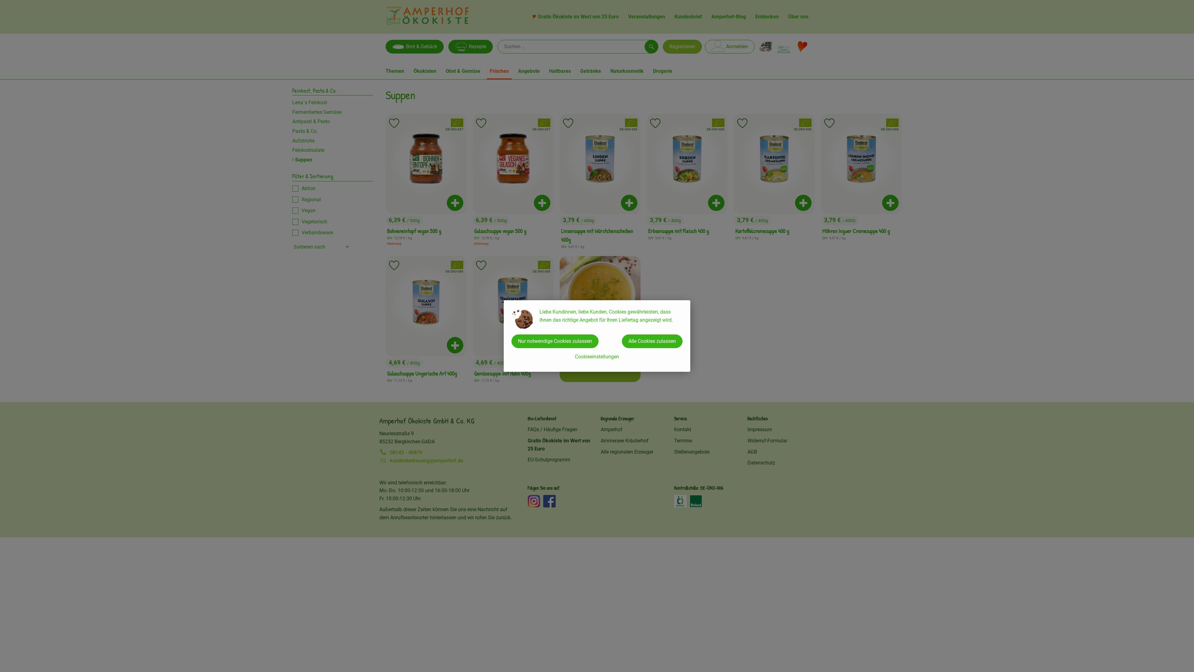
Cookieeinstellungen (597, 357)
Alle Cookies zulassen (652, 341)
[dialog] (597, 336)
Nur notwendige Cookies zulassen (555, 341)
